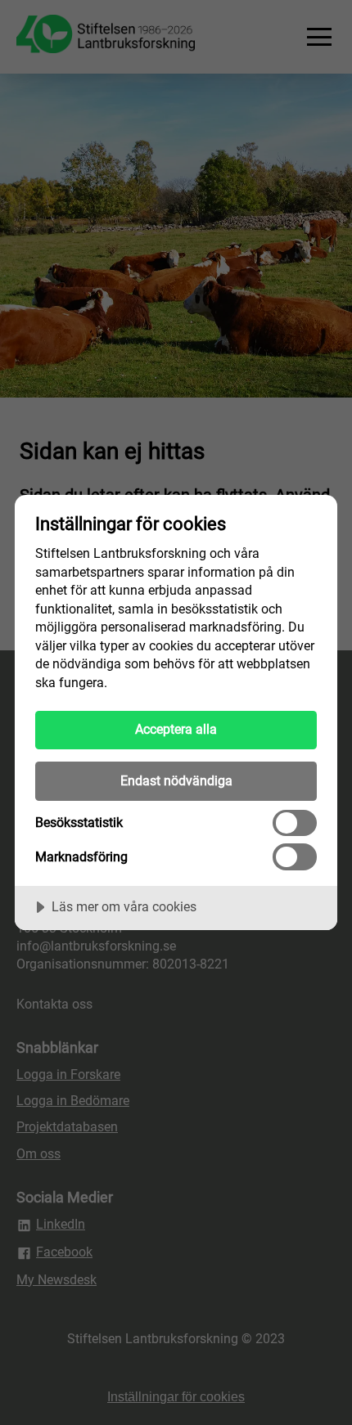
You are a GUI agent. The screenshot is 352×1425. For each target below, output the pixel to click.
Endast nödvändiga (176, 781)
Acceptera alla (176, 729)
